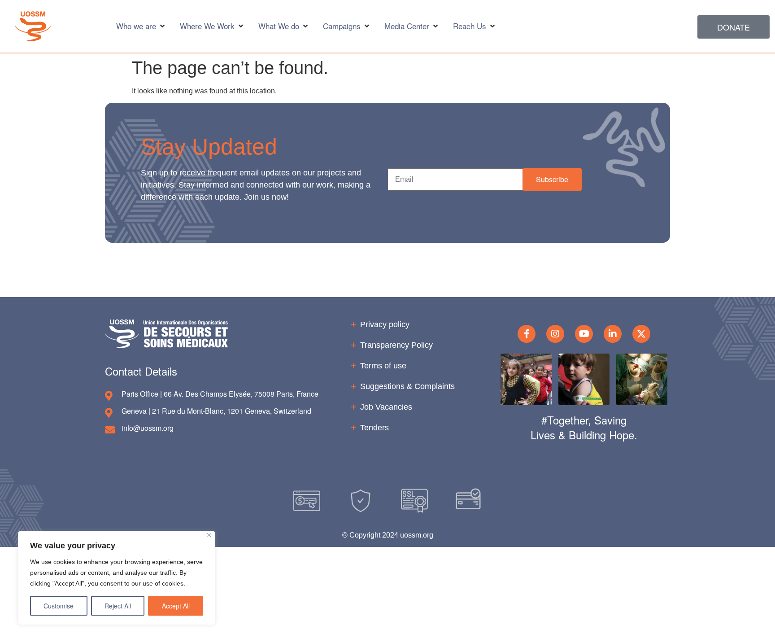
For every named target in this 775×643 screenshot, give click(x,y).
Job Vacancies (386, 406)
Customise (59, 605)
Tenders (374, 427)
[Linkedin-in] (613, 334)
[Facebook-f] (527, 334)
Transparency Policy (396, 345)
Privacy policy (384, 324)
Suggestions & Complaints (407, 386)
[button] (552, 179)
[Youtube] (584, 334)
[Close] (209, 535)
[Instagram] (555, 334)
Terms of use (383, 365)
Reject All (117, 605)
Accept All (176, 605)
